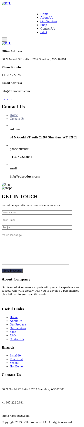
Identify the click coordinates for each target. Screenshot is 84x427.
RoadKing (16, 359)
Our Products (18, 324)
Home (44, 14)
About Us (46, 17)
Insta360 (15, 355)
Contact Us (47, 28)
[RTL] (6, 3)
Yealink (14, 362)
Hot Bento (16, 366)
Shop (43, 25)
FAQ (43, 32)
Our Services (48, 21)
